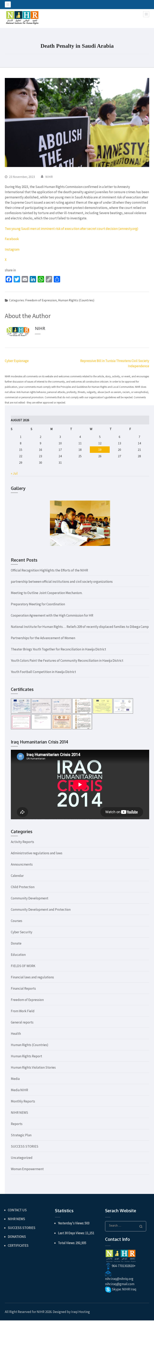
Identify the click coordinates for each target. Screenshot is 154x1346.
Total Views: (67, 1243)
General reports (22, 1022)
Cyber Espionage (17, 361)
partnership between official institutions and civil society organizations (62, 581)
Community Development (29, 898)
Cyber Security (21, 932)
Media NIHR (19, 1090)
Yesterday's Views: (71, 1223)
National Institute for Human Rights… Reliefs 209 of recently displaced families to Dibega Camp (80, 626)
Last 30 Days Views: (71, 1233)
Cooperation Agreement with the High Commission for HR (52, 615)
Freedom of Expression (41, 300)
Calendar (17, 875)
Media (15, 1078)
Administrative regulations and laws (36, 853)
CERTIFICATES (18, 1245)
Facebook (12, 239)
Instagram (12, 249)
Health (16, 1033)
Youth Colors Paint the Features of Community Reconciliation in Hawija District (67, 660)
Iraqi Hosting (80, 1312)
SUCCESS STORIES (24, 1146)
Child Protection (22, 887)
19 (99, 450)
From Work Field (22, 1011)
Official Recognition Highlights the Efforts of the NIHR (49, 570)
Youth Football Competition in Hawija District (43, 672)
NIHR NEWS (19, 1112)
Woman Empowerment (27, 1169)
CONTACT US (17, 1210)
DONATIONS (17, 1236)
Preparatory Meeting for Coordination (38, 604)
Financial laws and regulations (32, 977)
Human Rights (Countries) (76, 300)
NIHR (49, 177)
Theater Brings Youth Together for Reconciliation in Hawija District (58, 649)
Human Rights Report (26, 1056)
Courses (16, 921)
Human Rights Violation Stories (33, 1067)
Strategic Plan (21, 1135)
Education (18, 954)
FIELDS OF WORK (23, 966)
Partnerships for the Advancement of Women (43, 638)
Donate (16, 943)
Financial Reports (23, 988)
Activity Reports (22, 842)
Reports (16, 1124)
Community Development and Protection (41, 909)
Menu (8, 4)
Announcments (22, 864)
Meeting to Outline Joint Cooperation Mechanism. (46, 593)
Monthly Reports (23, 1101)
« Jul (14, 473)
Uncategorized (21, 1157)
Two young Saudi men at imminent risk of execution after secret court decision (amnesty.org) (71, 228)
